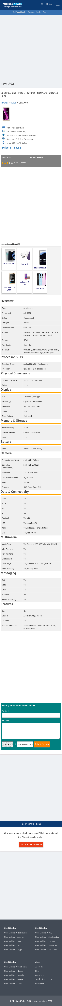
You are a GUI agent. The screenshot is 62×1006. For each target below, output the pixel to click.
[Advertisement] (31, 48)
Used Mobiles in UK (12, 945)
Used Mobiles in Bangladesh (46, 945)
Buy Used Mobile (34, 12)
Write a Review (36, 157)
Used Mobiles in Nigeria (13, 971)
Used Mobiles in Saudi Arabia (47, 937)
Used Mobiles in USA (12, 941)
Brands (5, 103)
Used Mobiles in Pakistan (45, 941)
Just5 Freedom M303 (9, 289)
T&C (37, 979)
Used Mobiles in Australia (14, 937)
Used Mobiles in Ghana (13, 979)
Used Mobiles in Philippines (46, 949)
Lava (13, 103)
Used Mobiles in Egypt (13, 949)
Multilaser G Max (24, 283)
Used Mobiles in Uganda (14, 975)
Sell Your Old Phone (31, 823)
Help (37, 971)
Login (51, 4)
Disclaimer (39, 983)
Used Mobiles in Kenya (13, 983)
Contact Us (39, 975)
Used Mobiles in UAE (43, 933)
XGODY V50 (39, 288)
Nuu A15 (24, 264)
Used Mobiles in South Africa (15, 967)
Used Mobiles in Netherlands (15, 933)
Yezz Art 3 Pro (8, 264)
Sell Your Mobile (19, 12)
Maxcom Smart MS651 (40, 268)
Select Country (42, 4)
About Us (39, 967)
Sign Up (46, 12)
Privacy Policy (46, 979)
